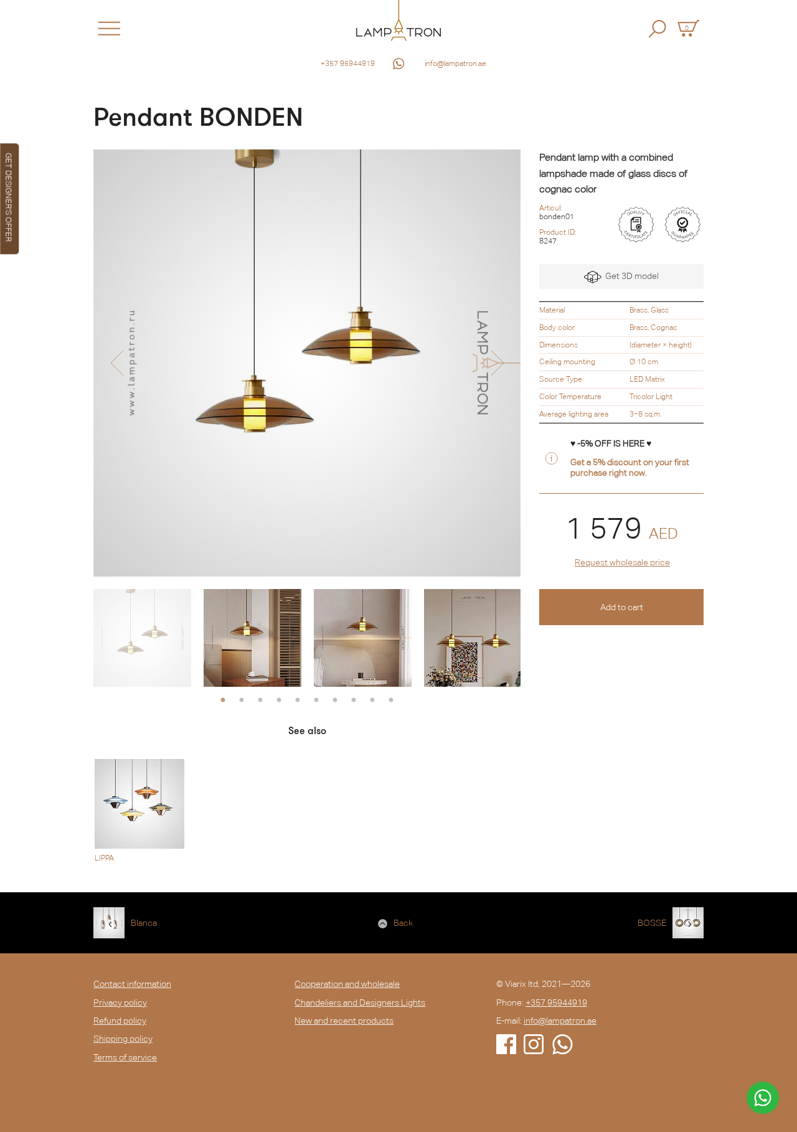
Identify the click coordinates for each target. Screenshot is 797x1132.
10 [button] (391, 700)
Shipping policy (123, 1039)
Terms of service (125, 1057)
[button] (117, 363)
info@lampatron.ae (455, 63)
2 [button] (241, 700)
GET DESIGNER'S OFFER (8, 197)
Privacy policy (120, 1002)
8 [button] (353, 700)
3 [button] (260, 700)
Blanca (144, 923)
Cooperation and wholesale (347, 984)
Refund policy (119, 1021)
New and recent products (344, 1021)
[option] (307, 363)
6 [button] (316, 700)
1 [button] (223, 700)
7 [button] (335, 700)
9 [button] (372, 700)
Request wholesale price (622, 562)
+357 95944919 (348, 63)
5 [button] (297, 700)
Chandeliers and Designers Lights (360, 1002)
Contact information (132, 984)
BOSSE (652, 923)
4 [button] (279, 700)
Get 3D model (630, 276)
